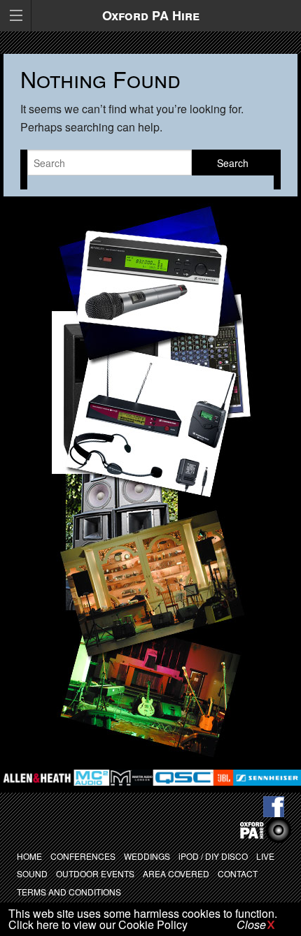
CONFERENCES (82, 856)
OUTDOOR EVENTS (95, 873)
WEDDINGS (147, 856)
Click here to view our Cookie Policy (98, 924)
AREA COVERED (176, 873)
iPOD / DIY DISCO (213, 856)
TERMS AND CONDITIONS (69, 892)
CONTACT (238, 873)
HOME (29, 856)
